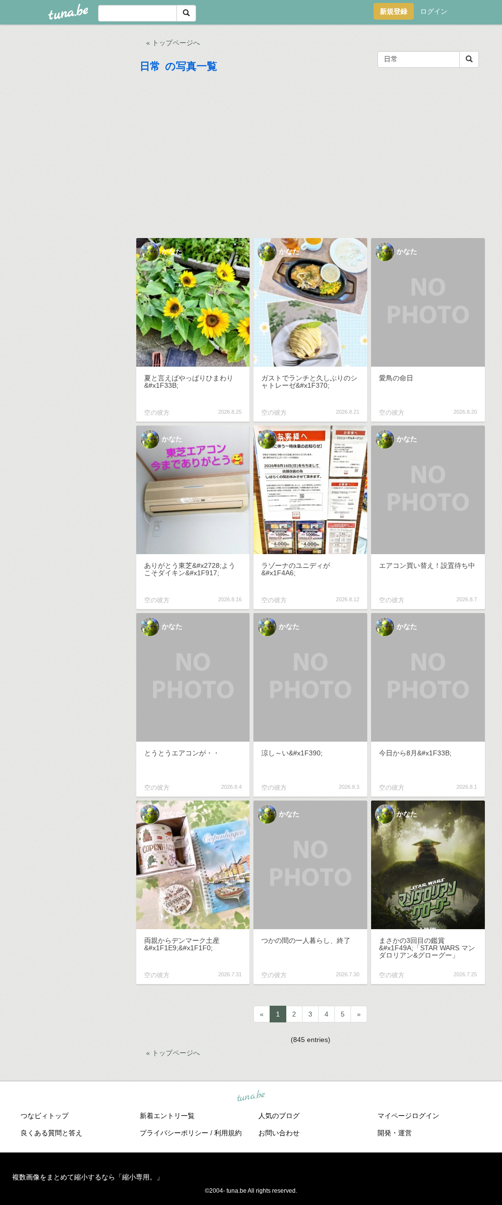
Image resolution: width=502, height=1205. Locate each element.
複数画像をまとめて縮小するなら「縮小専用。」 (87, 1177)
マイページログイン (408, 1116)
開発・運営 (394, 1133)
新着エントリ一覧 (167, 1116)
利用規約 (228, 1133)
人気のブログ (279, 1116)
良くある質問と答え (51, 1133)
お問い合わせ (279, 1133)
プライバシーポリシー (174, 1133)
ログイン (434, 11)
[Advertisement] (311, 157)
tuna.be (250, 1096)
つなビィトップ (45, 1116)
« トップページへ (173, 43)
